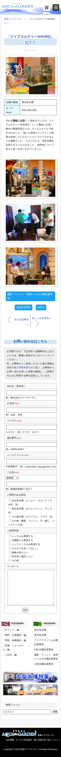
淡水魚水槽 (40, 629)
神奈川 (41, 307)
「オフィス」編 (10, 629)
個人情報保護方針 (23, 367)
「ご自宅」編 (9, 654)
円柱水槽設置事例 (43, 649)
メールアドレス (15, 455)
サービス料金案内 (24, 740)
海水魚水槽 (40, 635)
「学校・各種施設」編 (14, 640)
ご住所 (13, 472)
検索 (55, 711)
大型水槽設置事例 (43, 664)
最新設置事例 (23, 307)
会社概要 (10, 740)
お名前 (10, 403)
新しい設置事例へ (41, 318)
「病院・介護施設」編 (14, 635)
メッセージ (13, 566)
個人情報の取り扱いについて (47, 740)
